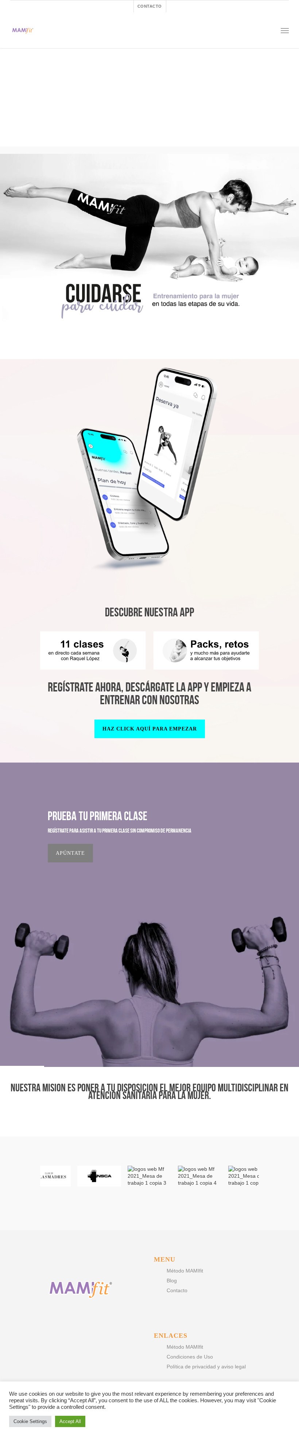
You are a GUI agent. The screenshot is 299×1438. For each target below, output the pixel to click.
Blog (172, 1280)
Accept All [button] (70, 1421)
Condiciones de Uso (190, 1357)
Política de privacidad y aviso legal (206, 1366)
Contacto (177, 1290)
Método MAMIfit (185, 1271)
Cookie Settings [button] (30, 1421)
